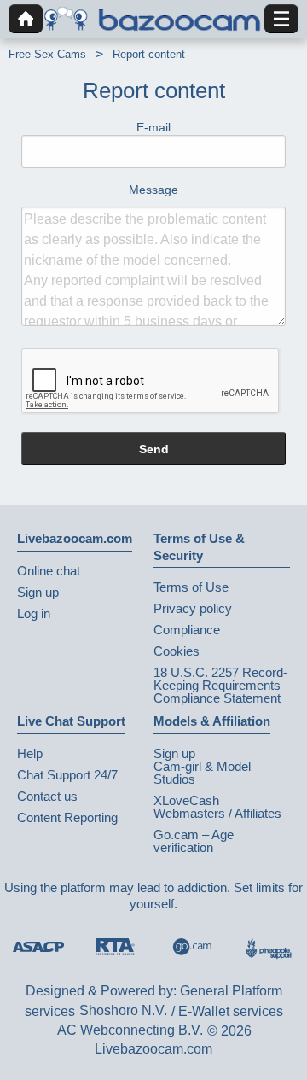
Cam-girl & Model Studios (202, 772)
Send (154, 449)
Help (30, 753)
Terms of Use (191, 587)
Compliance (187, 629)
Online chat (48, 570)
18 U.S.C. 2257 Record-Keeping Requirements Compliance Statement (220, 685)
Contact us (47, 796)
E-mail (153, 127)
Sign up (38, 592)
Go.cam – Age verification (194, 841)
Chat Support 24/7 (67, 775)
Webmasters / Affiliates (217, 813)
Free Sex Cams (47, 54)
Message (153, 189)
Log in (33, 613)
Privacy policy (193, 608)
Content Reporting (67, 817)
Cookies (177, 651)
